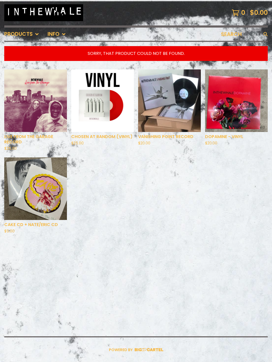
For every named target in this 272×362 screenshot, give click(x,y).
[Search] (265, 34)
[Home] (43, 12)
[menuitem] (21, 34)
